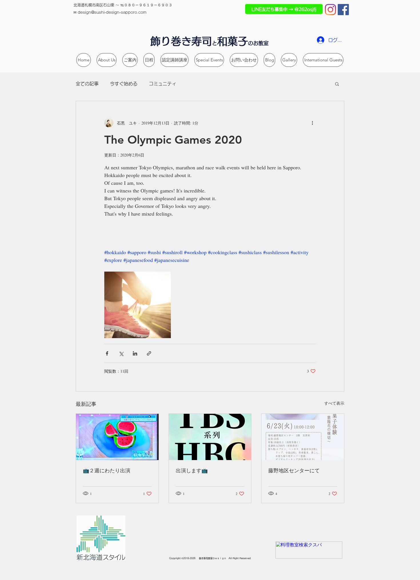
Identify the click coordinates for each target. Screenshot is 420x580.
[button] (337, 83)
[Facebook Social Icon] (343, 9)
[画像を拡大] (137, 305)
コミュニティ (162, 83)
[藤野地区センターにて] (302, 437)
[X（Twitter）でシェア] (121, 353)
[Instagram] (330, 9)
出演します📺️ (192, 470)
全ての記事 (87, 83)
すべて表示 (334, 403)
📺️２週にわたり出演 (106, 470)
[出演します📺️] (210, 437)
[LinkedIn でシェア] (135, 353)
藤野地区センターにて (294, 470)
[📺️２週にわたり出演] (117, 437)
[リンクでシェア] (149, 353)
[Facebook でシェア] (107, 353)
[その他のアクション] (312, 122)
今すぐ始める (123, 83)
